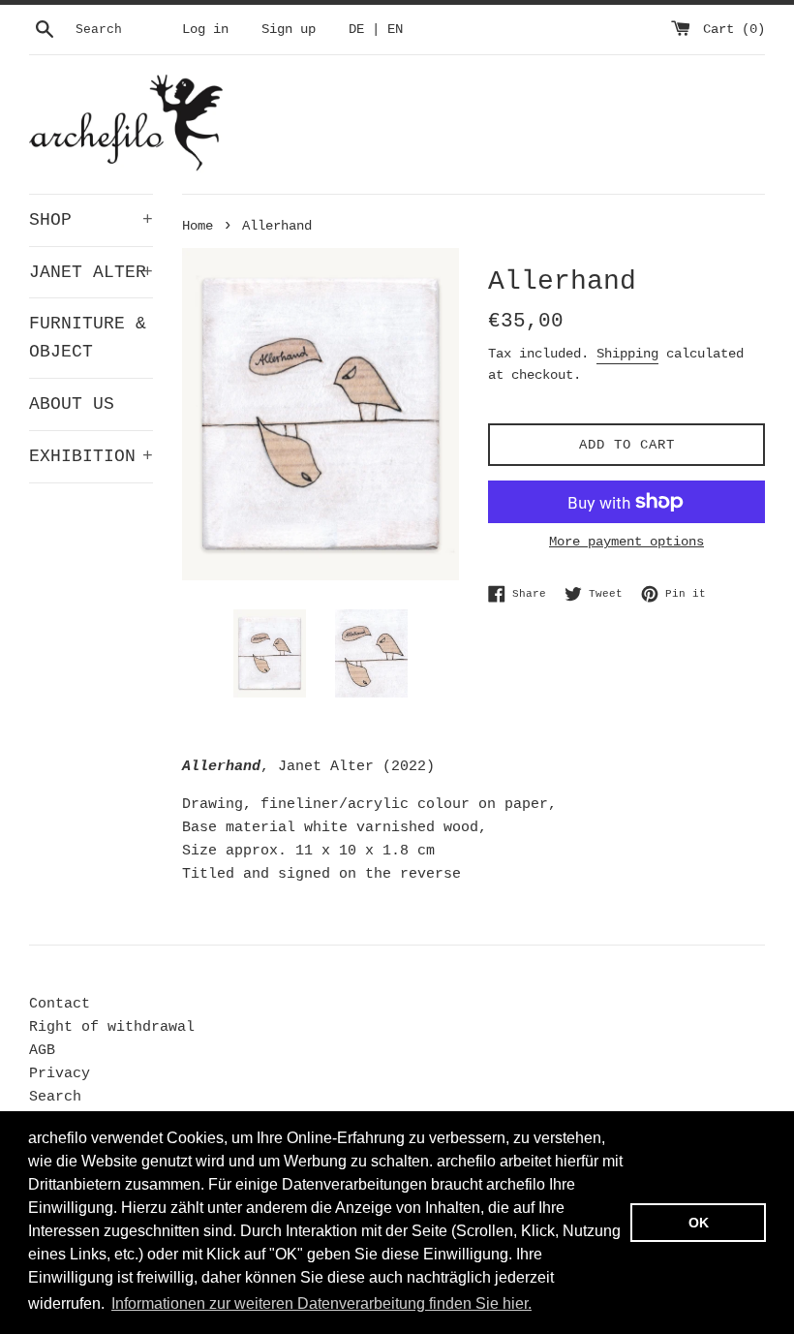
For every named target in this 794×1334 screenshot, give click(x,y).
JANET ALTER (91, 272)
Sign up (288, 29)
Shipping (627, 353)
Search (55, 1097)
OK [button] (698, 1222)
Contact (59, 1004)
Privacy (59, 1074)
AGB (42, 1050)
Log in (205, 29)
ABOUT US (71, 404)
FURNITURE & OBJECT (87, 337)
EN (395, 29)
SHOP (91, 220)
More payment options (626, 541)
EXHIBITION (91, 456)
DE (356, 29)
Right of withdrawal (112, 1027)
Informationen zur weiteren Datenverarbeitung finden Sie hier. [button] (321, 1303)
